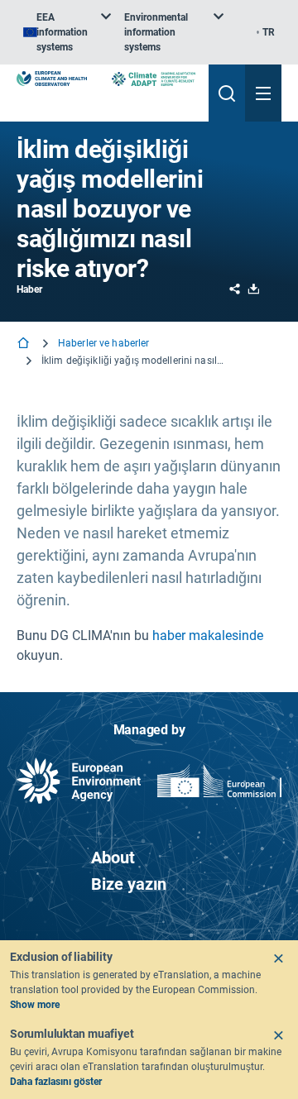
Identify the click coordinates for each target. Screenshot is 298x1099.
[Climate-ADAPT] (153, 79)
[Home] (25, 344)
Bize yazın (128, 884)
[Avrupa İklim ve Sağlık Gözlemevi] (52, 78)
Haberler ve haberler (103, 343)
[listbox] (67, 32)
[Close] (278, 958)
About (113, 857)
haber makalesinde (207, 635)
